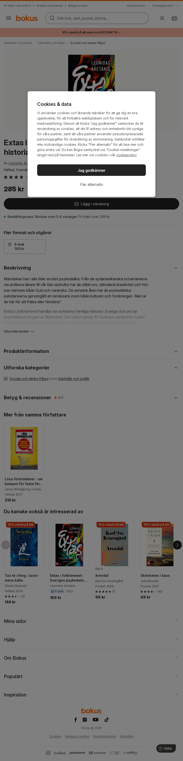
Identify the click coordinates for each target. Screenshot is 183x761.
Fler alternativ (91, 184)
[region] (91, 144)
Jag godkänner (92, 170)
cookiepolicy (126, 155)
